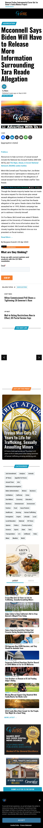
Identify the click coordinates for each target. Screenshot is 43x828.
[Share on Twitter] (8, 137)
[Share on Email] (21, 137)
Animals (7, 692)
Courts (7, 676)
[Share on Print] (17, 137)
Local (6, 429)
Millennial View (10, 709)
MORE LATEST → (10, 717)
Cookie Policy (14, 825)
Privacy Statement (26, 825)
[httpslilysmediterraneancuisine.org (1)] (22, 577)
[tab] (15, 581)
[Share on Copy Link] (30, 137)
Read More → (7, 237)
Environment (8, 7)
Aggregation (9, 23)
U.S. (6, 660)
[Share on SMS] (26, 137)
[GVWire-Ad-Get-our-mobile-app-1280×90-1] (21, 188)
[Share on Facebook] (3, 137)
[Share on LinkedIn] (12, 137)
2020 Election (22, 287)
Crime (7, 628)
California (8, 612)
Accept (21, 820)
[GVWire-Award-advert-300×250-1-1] (22, 754)
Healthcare (8, 361)
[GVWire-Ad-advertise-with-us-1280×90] (21, 128)
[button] (40, 800)
